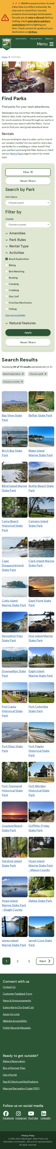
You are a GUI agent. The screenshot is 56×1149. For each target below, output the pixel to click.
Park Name (11, 196)
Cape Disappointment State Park (13, 565)
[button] (51, 43)
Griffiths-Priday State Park (39, 828)
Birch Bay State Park (12, 453)
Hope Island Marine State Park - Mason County (41, 865)
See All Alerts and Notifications (20, 1081)
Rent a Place (16, 153)
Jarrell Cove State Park (40, 943)
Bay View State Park (12, 418)
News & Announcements (17, 1000)
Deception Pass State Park (12, 638)
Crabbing (14, 290)
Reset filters (28, 342)
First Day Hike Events (20, 302)
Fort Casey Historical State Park (12, 711)
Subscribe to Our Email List (18, 1007)
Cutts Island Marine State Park (14, 603)
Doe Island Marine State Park (41, 638)
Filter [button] (37, 172)
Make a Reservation (14, 1061)
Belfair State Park (40, 415)
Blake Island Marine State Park (41, 453)
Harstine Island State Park (12, 863)
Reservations (21, 38)
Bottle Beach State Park (41, 488)
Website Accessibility (15, 1021)
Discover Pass (36, 38)
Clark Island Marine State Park (41, 563)
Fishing (13, 308)
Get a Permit (10, 1074)
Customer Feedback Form (17, 993)
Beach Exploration (19, 258)
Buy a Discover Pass (14, 1068)
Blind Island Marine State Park (14, 488)
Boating (13, 277)
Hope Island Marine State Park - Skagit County (14, 905)
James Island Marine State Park (14, 943)
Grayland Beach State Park (12, 828)
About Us (49, 38)
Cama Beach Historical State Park (12, 525)
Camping (14, 283)
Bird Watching (16, 271)
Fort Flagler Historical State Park (39, 750)
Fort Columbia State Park (38, 709)
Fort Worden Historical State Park (39, 790)
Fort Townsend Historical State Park (12, 790)
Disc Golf (14, 296)
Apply (28, 332)
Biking (12, 265)
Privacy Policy (28, 1135)
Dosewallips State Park (14, 673)
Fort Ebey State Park (12, 748)
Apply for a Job (11, 1014)
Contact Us (9, 987)
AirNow (32, 31)
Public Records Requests (17, 1027)
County (9, 218)
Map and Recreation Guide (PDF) (21, 1088)
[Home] (6, 44)
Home (4, 57)
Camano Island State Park (38, 523)
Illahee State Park (40, 900)
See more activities (15, 315)
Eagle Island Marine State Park (41, 673)
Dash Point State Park (40, 603)
